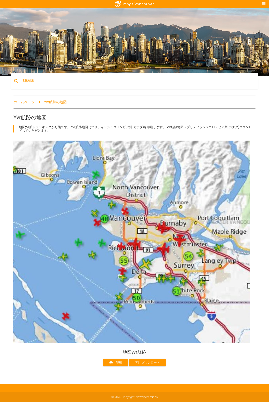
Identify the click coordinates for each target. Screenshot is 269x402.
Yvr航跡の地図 (55, 102)
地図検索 (28, 80)
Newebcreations (147, 397)
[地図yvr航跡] (131, 342)
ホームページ (24, 102)
